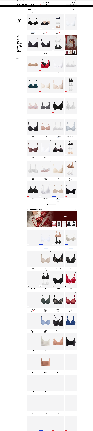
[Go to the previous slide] (72, 209)
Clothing (30, 8)
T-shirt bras (38, 8)
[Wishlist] (74, 2)
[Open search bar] (66, 4)
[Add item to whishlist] (50, 14)
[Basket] (76, 2)
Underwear (33, 8)
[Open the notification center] (72, 2)
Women (17, 2)
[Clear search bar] (76, 4)
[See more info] (71, 33)
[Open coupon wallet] (68, 2)
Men (20, 2)
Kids (22, 2)
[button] (70, 9)
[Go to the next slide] (76, 209)
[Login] (70, 2)
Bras (36, 8)
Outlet (17, 0)
